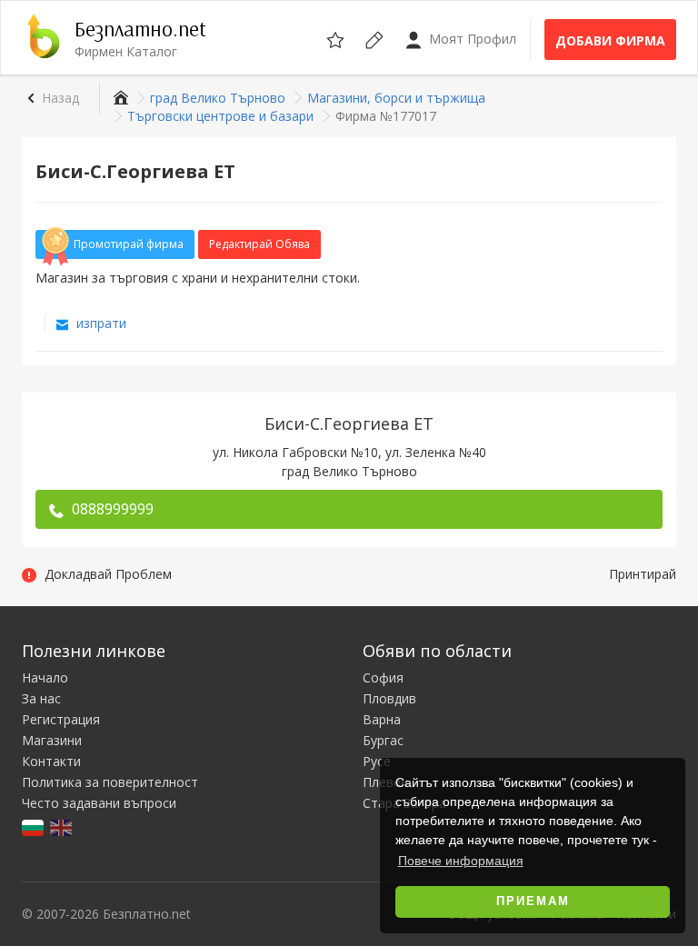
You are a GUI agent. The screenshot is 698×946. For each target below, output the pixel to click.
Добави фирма (610, 40)
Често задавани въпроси (99, 803)
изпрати (99, 323)
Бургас (383, 740)
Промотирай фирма (129, 244)
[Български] (34, 825)
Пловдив (389, 698)
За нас (41, 698)
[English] (62, 825)
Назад (60, 97)
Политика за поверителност (110, 782)
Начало (45, 677)
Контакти (51, 761)
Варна (382, 719)
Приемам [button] (533, 901)
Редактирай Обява (259, 244)
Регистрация (61, 719)
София (383, 677)
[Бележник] (336, 37)
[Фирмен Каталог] (118, 97)
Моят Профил (470, 38)
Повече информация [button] (461, 860)
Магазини (52, 740)
